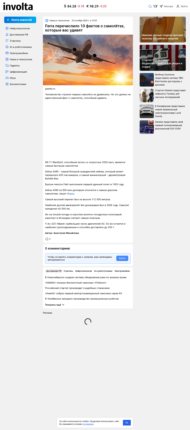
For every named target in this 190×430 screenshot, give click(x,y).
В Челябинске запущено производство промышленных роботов (82, 298)
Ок (126, 422)
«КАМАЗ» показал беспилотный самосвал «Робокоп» (75, 282)
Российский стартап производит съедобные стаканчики (77, 288)
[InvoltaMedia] (18, 6)
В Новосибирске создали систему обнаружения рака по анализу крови (85, 277)
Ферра (70, 193)
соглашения (88, 424)
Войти (122, 258)
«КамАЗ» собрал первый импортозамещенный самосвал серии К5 (83, 293)
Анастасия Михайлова (66, 233)
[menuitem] (20, 28)
